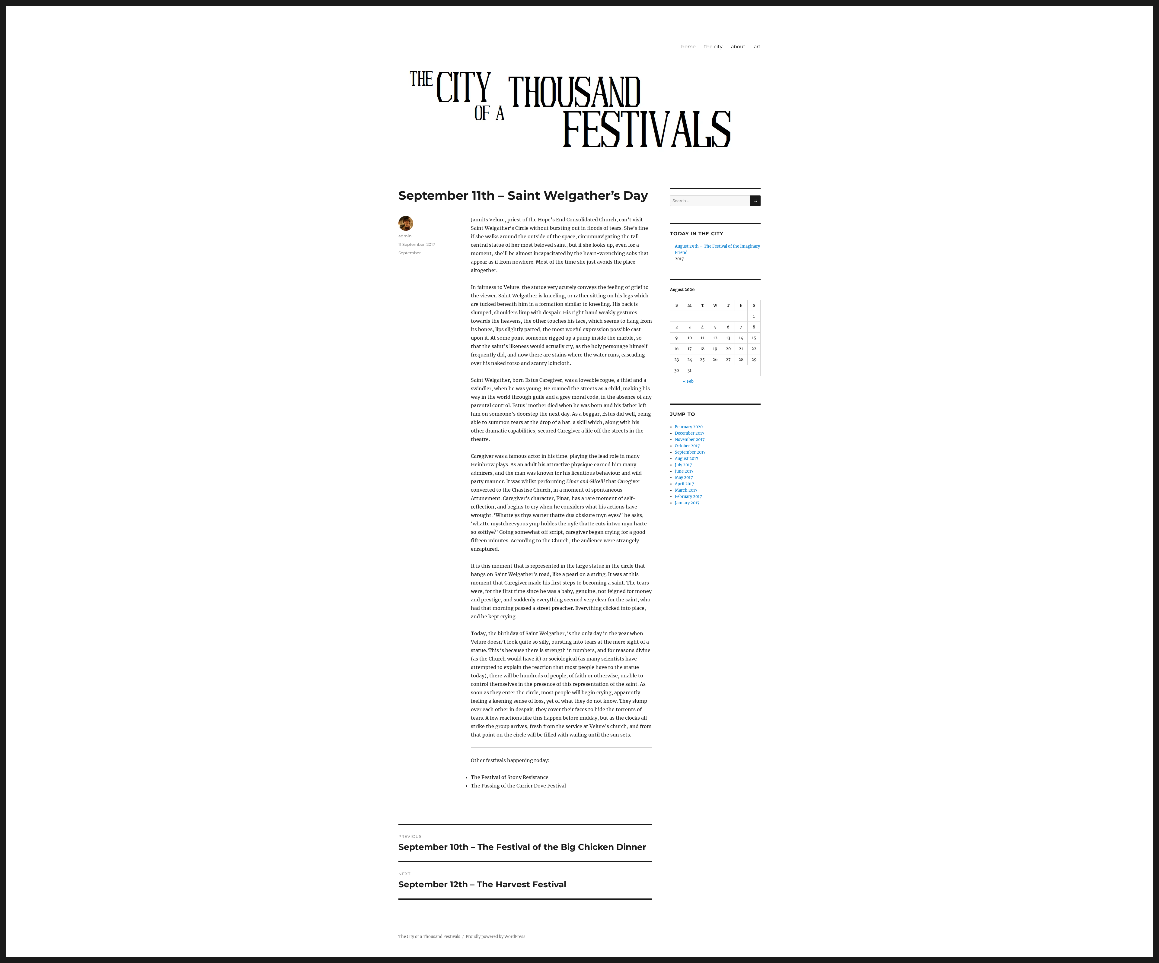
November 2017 (690, 439)
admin (405, 235)
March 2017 (686, 490)
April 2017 (684, 483)
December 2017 (689, 433)
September (409, 252)
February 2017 (688, 496)
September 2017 (690, 452)
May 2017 (684, 477)
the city (713, 46)
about (738, 46)
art (757, 46)
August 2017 (686, 458)
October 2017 (687, 445)
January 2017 (687, 502)
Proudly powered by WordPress (495, 936)
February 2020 (689, 426)
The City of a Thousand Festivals (429, 936)
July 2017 (683, 464)
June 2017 (684, 471)
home (688, 46)
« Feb (688, 381)
